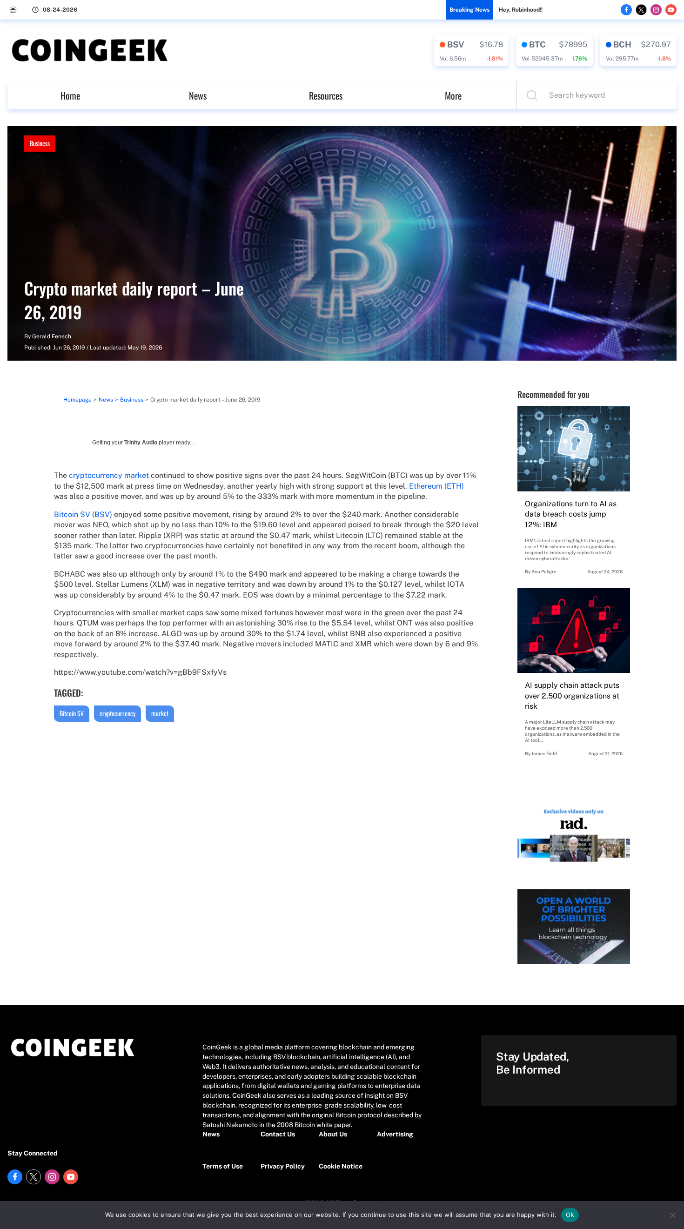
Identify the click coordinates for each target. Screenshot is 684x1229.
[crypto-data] (471, 50)
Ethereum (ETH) (436, 486)
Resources (325, 95)
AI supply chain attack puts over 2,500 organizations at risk (572, 696)
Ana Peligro (544, 571)
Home (70, 95)
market (159, 713)
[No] (672, 1215)
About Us (333, 1134)
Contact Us (278, 1134)
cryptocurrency (117, 713)
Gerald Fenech (51, 336)
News (198, 95)
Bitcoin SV (72, 713)
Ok (570, 1214)
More (453, 95)
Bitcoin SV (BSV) (83, 514)
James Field (544, 753)
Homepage (77, 399)
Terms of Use (222, 1166)
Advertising (395, 1134)
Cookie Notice (340, 1166)
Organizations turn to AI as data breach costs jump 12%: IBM (571, 514)
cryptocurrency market (109, 475)
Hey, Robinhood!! (521, 10)
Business (40, 143)
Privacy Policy (283, 1166)
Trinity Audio (140, 442)
